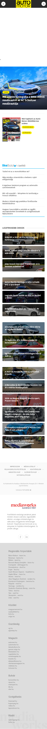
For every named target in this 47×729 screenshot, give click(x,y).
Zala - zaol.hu (13, 598)
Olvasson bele (28, 127)
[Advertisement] (23, 33)
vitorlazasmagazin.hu (16, 663)
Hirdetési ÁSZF (14, 472)
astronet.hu (12, 642)
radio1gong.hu (14, 720)
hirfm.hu (11, 722)
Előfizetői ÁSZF (30, 472)
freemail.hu (12, 701)
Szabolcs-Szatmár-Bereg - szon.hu (21, 588)
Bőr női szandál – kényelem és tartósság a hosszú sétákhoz (20, 194)
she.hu (11, 689)
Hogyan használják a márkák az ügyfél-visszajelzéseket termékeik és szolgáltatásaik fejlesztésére (21, 211)
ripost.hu (11, 682)
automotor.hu (13, 645)
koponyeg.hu (13, 703)
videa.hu (11, 706)
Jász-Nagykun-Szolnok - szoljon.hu (21, 579)
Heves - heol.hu (14, 576)
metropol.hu (13, 684)
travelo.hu (12, 659)
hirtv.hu (11, 614)
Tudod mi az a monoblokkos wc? (16, 171)
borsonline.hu (13, 680)
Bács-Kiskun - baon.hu (17, 555)
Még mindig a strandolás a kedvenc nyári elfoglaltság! (19, 178)
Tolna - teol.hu (13, 591)
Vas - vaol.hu (13, 593)
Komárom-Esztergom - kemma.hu (21, 581)
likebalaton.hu (13, 652)
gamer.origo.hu (14, 649)
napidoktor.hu (13, 654)
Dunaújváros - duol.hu (16, 567)
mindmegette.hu (14, 656)
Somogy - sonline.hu (16, 586)
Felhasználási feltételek (15, 469)
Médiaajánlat (29, 466)
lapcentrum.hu (13, 708)
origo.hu (11, 616)
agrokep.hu (12, 630)
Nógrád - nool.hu (14, 584)
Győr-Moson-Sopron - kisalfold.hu (21, 572)
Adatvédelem (35, 469)
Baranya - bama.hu (15, 558)
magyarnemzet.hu (15, 609)
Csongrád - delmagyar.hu (18, 565)
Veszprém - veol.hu (15, 595)
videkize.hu (12, 666)
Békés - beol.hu (14, 560)
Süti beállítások (23, 475)
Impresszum (15, 466)
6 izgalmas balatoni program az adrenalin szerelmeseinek (20, 186)
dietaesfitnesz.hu (14, 661)
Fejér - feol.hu (13, 570)
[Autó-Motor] (23, 4)
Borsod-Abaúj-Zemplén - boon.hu (21, 562)
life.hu (10, 687)
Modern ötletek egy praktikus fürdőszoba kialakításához (19, 202)
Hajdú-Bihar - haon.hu (16, 574)
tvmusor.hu (12, 668)
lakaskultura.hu (14, 647)
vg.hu (10, 628)
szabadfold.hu (13, 612)
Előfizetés (26, 132)
